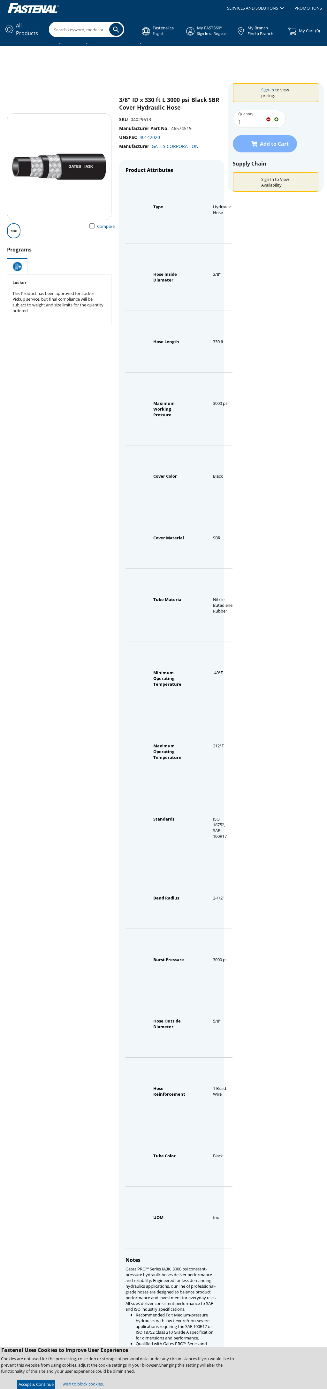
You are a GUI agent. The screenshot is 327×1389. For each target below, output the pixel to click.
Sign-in (267, 90)
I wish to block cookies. (82, 1384)
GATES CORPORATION (175, 146)
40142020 (150, 137)
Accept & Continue (36, 1384)
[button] (255, 8)
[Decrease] (268, 119)
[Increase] (276, 119)
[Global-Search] (116, 29)
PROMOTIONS (308, 8)
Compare (106, 226)
